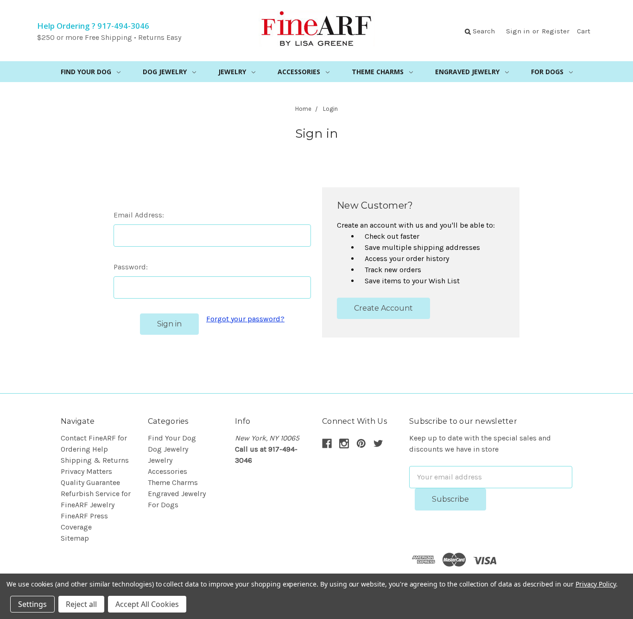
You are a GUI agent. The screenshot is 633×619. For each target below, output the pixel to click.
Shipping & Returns (95, 460)
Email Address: (139, 215)
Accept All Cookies (147, 604)
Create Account (383, 308)
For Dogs (547, 71)
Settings (32, 604)
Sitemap (75, 538)
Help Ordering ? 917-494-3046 (93, 25)
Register (556, 31)
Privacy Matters (86, 471)
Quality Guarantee (90, 482)
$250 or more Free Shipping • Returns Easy (109, 37)
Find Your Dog (86, 71)
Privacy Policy (596, 584)
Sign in (518, 31)
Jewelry (232, 71)
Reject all (81, 604)
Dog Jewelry (165, 71)
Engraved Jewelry (467, 71)
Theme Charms (378, 71)
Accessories (299, 71)
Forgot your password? (245, 318)
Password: (131, 266)
